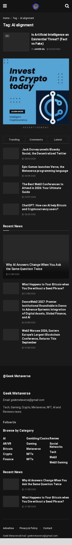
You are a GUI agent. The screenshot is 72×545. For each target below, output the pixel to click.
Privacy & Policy (28, 528)
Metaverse (33, 448)
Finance (8, 459)
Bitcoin (8, 448)
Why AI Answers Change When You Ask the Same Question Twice (33, 267)
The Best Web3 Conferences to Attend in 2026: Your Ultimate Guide (42, 188)
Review (54, 438)
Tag (15, 18)
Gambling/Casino (37, 438)
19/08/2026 (29, 348)
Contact (47, 528)
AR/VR (7, 443)
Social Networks (56, 445)
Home (6, 18)
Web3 (53, 457)
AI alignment (27, 18)
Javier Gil (39, 49)
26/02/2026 (54, 49)
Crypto (7, 454)
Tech (53, 452)
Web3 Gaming (59, 462)
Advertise (8, 528)
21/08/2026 (13, 274)
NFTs (29, 454)
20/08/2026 (29, 322)
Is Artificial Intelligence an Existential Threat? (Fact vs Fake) (50, 39)
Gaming (31, 443)
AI (7, 36)
